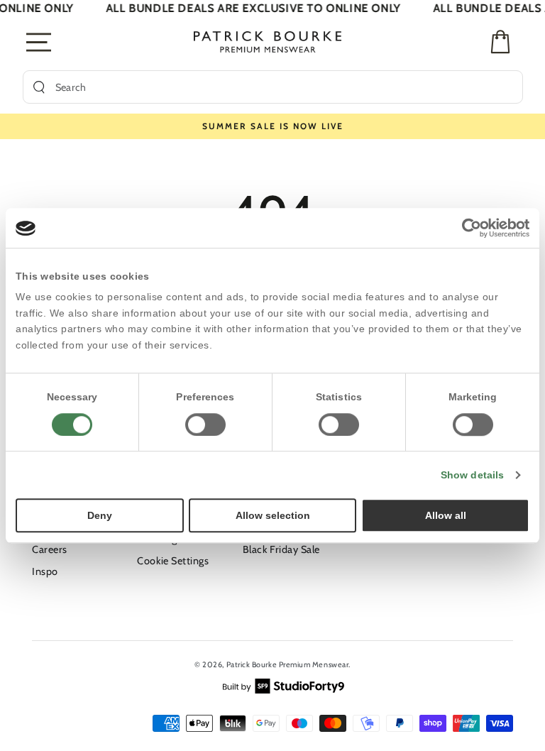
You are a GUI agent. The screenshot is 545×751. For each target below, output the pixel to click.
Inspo (45, 571)
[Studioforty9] (283, 684)
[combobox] (284, 87)
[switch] (205, 424)
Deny (99, 515)
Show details (472, 475)
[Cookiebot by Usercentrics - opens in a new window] (467, 228)
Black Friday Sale (281, 549)
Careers (49, 549)
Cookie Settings (173, 560)
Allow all (445, 515)
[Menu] (39, 42)
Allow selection (273, 515)
